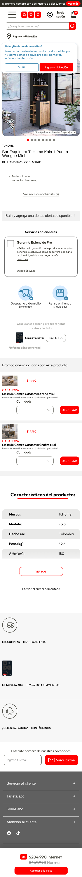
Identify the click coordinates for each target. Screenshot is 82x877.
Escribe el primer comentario (41, 589)
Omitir (22, 67)
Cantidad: (23, 401)
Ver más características (41, 194)
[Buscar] (72, 26)
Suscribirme (65, 760)
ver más (73, 3)
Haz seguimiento (24, 641)
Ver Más (41, 571)
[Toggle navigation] (12, 15)
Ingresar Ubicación (56, 67)
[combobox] (56, 338)
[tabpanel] (41, 97)
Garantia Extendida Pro (34, 242)
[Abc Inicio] (31, 15)
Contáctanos (26, 728)
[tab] (28, 140)
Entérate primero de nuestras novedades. (41, 751)
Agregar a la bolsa (41, 870)
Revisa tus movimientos (30, 685)
